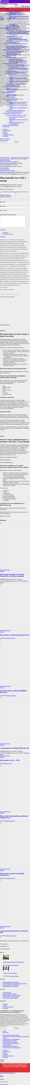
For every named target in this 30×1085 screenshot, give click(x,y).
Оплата (5, 1005)
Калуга (13, 46)
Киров (24, 47)
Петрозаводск (3, 72)
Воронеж (13, 34)
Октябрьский (14, 68)
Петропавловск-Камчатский (15, 72)
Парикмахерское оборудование (11, 982)
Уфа (26, 18)
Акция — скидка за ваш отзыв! (10, 973)
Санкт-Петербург (20, 18)
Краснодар (3, 52)
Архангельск (16, 25)
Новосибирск (25, 16)
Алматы (10, 24)
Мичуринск (24, 57)
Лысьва (24, 54)
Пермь (17, 71)
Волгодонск (9, 32)
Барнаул (19, 27)
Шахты (2, 96)
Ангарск (21, 24)
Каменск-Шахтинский (6, 47)
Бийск (19, 28)
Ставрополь (3, 84)
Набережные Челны (5, 60)
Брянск (13, 29)
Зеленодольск (16, 42)
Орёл (22, 68)
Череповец (15, 95)
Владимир (27, 31)
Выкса (22, 34)
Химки (8, 92)
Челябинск (3, 19)
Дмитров (16, 38)
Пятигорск (3, 75)
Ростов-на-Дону (7, 18)
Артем (11, 25)
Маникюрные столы (11, 100)
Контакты (5, 1008)
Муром (16, 59)
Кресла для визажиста (12, 88)
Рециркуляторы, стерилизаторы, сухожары (17, 40)
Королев (15, 50)
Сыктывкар (12, 85)
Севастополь (11, 79)
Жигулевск (3, 40)
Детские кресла (13, 35)
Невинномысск (4, 61)
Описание (5, 232)
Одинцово (8, 68)
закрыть (2, 1061)
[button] (10, 638)
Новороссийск (4, 66)
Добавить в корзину (5, 195)
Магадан (2, 57)
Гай (1, 36)
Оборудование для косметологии (11, 995)
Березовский (14, 28)
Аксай (5, 24)
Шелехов (6, 96)
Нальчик (13, 60)
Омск (1, 18)
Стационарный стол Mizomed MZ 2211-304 (14, 748)
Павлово (2, 71)
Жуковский (9, 40)
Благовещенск (25, 28)
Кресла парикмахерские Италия (14, 45)
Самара (14, 18)
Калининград (7, 46)
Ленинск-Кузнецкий (12, 54)
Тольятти (20, 86)
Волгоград (3, 32)
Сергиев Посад (4, 81)
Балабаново (3, 27)
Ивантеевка (8, 43)
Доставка (5, 1004)
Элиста (16, 99)
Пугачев (19, 74)
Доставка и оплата (8, 234)
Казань (9, 16)
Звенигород (3, 42)
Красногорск (26, 50)
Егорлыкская (3, 39)
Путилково (25, 74)
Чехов (19, 95)
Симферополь (17, 81)
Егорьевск (10, 39)
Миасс (19, 57)
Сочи (26, 82)
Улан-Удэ (2, 89)
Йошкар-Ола (3, 45)
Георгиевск (16, 36)
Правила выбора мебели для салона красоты (13, 962)
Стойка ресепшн (10, 97)
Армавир (7, 25)
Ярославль (9, 102)
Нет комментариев (14, 965)
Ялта (5, 102)
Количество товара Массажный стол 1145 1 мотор (15, 191)
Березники (8, 28)
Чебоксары (3, 95)
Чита (22, 95)
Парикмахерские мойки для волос (15, 13)
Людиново (8, 56)
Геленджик (10, 36)
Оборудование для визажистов (11, 996)
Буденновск (18, 29)
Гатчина (4, 36)
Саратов (2, 79)
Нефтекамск (11, 61)
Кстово (25, 52)
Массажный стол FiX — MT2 (10, 760)
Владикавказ (21, 31)
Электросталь (3, 99)
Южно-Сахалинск (4, 100)
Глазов (21, 36)
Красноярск (15, 16)
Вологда (25, 32)
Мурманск (11, 59)
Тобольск (15, 86)
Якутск (2, 102)
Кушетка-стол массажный (7, 172)
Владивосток (13, 31)
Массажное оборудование (10, 993)
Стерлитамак (17, 84)
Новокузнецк (11, 64)
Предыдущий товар (5, 160)
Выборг (18, 34)
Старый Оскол (10, 84)
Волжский (19, 32)
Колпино (27, 49)
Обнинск (2, 68)
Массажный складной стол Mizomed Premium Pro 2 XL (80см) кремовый (12, 575)
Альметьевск (15, 24)
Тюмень (9, 88)
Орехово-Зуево (4, 70)
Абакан (2, 24)
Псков (15, 74)
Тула (5, 88)
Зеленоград (9, 42)
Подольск (25, 72)
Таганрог (2, 86)
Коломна (22, 49)
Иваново (2, 43)
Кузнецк (7, 53)
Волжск (14, 32)
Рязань (25, 77)
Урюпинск (13, 89)
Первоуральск (12, 71)
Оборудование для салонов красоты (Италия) (15, 983)
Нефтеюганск (18, 61)
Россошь (2, 77)
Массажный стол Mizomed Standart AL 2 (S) (14, 635)
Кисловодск (3, 49)
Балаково (8, 27)
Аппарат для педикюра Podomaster (18, 69)
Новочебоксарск (19, 66)
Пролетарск (10, 74)
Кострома (19, 50)
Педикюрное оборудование (10, 998)
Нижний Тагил (4, 64)
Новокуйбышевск (20, 64)
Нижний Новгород (21, 63)
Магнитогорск (8, 57)
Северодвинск (19, 79)
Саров (6, 79)
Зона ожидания (7, 992)
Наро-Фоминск (20, 60)
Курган (11, 53)
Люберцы (2, 56)
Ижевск (13, 43)
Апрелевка (27, 24)
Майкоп (15, 57)
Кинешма (19, 47)
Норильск (10, 67)
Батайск (23, 27)
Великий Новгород (5, 31)
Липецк (20, 54)
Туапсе (2, 88)
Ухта (26, 89)
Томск (24, 86)
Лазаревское (3, 54)
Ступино (24, 84)
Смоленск (6, 82)
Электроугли (10, 99)
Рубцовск (15, 77)
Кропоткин (20, 52)
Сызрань (6, 85)
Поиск (16, 5)
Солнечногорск (14, 82)
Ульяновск (8, 89)
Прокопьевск (3, 74)
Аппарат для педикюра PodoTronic (18, 66)
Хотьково (12, 92)
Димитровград (10, 38)
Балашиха (14, 27)
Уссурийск (19, 89)
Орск (9, 70)
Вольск (9, 34)
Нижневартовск (4, 63)
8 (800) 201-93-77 (25, 6)
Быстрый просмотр (5, 570)
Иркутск (18, 43)
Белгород (2, 28)
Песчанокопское (24, 71)
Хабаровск (3, 92)
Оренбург (26, 68)
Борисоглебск (3, 29)
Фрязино (2, 91)
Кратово (14, 52)
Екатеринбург (3, 16)
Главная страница (4, 157)
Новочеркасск (3, 67)
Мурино (6, 59)
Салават (2, 78)
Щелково (2, 98)
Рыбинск (21, 77)
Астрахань (23, 25)
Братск (9, 29)
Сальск (6, 78)
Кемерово (14, 47)
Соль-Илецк (21, 82)
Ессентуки (23, 39)
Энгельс (21, 99)
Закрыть (2, 571)
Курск (15, 53)
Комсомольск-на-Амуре (6, 50)
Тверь (10, 86)
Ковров (8, 49)
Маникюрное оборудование (10, 986)
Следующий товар (5, 169)
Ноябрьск (15, 67)
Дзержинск (3, 38)
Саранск (24, 78)
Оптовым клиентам (8, 1006)
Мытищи (21, 59)
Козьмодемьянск (15, 49)
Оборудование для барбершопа (11, 985)
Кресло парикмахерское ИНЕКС (8, 163)
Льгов (28, 54)
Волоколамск (3, 34)
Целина (2, 93)
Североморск (26, 79)
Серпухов (10, 81)
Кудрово (2, 53)
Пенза (6, 71)
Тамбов (7, 86)
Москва (20, 16)
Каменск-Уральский (20, 46)
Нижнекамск (12, 63)
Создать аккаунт (4, 1084)
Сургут (2, 85)
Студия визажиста (11, 91)
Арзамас (2, 25)
